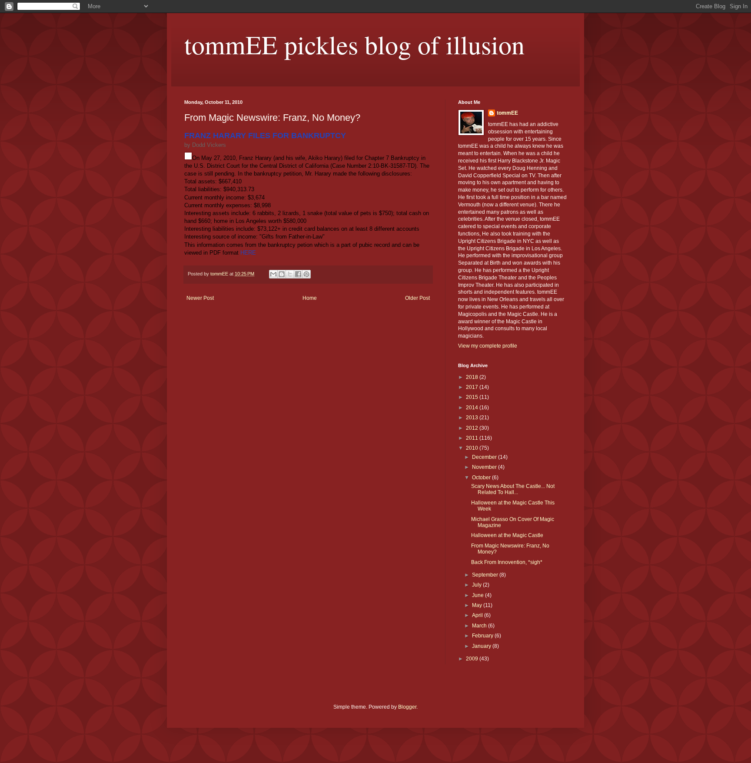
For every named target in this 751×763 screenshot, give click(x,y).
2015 (472, 397)
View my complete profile (487, 346)
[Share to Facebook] (298, 274)
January (482, 646)
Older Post (417, 298)
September (485, 575)
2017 (472, 387)
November (485, 467)
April (478, 615)
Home (309, 298)
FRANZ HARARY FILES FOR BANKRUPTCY (265, 135)
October (482, 477)
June (478, 595)
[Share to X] (290, 274)
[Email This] (273, 274)
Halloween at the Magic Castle (507, 535)
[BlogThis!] (281, 274)
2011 (472, 438)
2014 (472, 408)
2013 (472, 418)
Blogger (407, 707)
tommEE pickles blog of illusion (354, 44)
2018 (472, 377)
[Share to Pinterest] (306, 274)
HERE (248, 252)
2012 (472, 428)
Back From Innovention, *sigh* (506, 562)
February (483, 636)
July (477, 585)
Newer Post (200, 298)
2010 (472, 448)
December (485, 457)
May (477, 605)
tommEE (507, 113)
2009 (472, 659)
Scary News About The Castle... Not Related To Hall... (513, 489)
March (480, 626)
